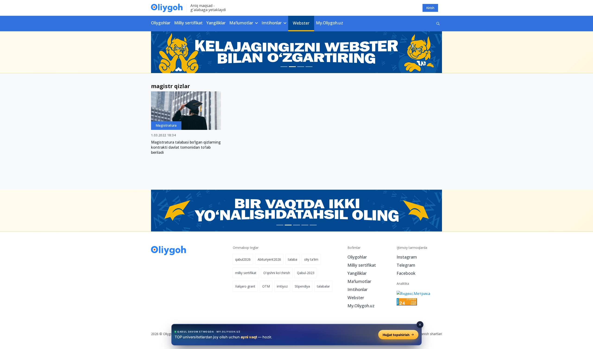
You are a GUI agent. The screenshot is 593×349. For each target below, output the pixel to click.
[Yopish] (419, 324)
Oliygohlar (160, 23)
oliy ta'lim (311, 259)
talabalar (323, 286)
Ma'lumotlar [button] (241, 23)
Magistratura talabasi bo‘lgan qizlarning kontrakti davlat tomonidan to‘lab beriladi (186, 147)
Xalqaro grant (245, 286)
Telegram (406, 265)
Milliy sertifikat (188, 23)
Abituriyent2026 (269, 259)
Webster (301, 23)
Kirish (430, 8)
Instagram (407, 257)
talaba (292, 259)
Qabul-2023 (305, 273)
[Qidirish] (438, 23)
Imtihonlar (357, 289)
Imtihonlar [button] (272, 23)
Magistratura (166, 125)
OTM (266, 286)
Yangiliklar (216, 23)
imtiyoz (282, 286)
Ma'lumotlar (359, 281)
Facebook (406, 273)
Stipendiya (302, 286)
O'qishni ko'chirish (276, 273)
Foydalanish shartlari (426, 334)
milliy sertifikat (245, 273)
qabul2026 (243, 259)
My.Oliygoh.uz (329, 23)
